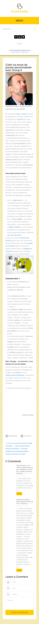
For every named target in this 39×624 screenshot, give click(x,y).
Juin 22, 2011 (27, 436)
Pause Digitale (17, 219)
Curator (17, 114)
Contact (19, 43)
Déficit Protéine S (15, 227)
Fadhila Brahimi (13, 436)
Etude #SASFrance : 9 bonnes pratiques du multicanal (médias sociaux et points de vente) (16, 451)
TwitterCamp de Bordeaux (14, 375)
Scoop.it (24, 114)
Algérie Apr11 (17, 200)
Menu (19, 20)
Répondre (19, 493)
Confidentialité (24, 52)
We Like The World (14, 235)
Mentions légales (15, 52)
